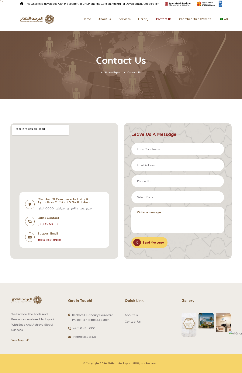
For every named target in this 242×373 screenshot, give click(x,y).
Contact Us (163, 19)
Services (125, 19)
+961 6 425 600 (84, 328)
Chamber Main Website (195, 19)
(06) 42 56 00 (48, 224)
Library (143, 19)
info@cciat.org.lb (49, 240)
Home (87, 19)
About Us (105, 19)
